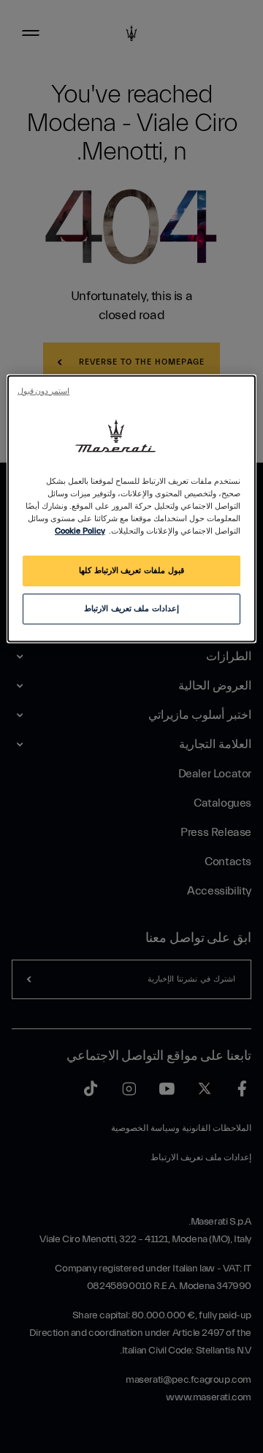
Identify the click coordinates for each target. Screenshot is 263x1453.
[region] (131, 508)
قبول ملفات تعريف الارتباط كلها (131, 570)
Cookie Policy (80, 531)
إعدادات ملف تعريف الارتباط (131, 608)
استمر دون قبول (43, 391)
